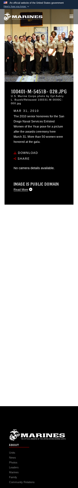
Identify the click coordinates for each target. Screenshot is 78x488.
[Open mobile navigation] (71, 16)
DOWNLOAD (27, 152)
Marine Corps (39, 435)
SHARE (23, 158)
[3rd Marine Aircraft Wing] (23, 17)
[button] (17, 6)
